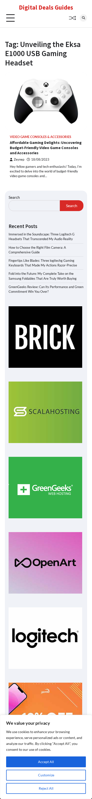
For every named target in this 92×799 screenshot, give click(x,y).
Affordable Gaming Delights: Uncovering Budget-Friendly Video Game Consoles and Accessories (46, 147)
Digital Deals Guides (46, 7)
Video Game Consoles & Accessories (40, 137)
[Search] (83, 18)
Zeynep (19, 159)
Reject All (46, 788)
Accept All (46, 762)
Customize (46, 775)
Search (14, 197)
